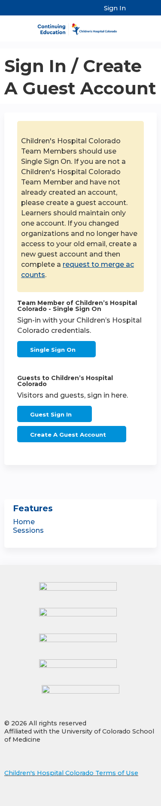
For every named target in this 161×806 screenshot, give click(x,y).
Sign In (115, 8)
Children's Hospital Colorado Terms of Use (71, 773)
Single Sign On (53, 349)
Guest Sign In (51, 414)
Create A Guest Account (68, 434)
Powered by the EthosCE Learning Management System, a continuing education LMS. (126, 800)
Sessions (28, 530)
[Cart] (136, 12)
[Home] (80, 26)
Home (24, 522)
